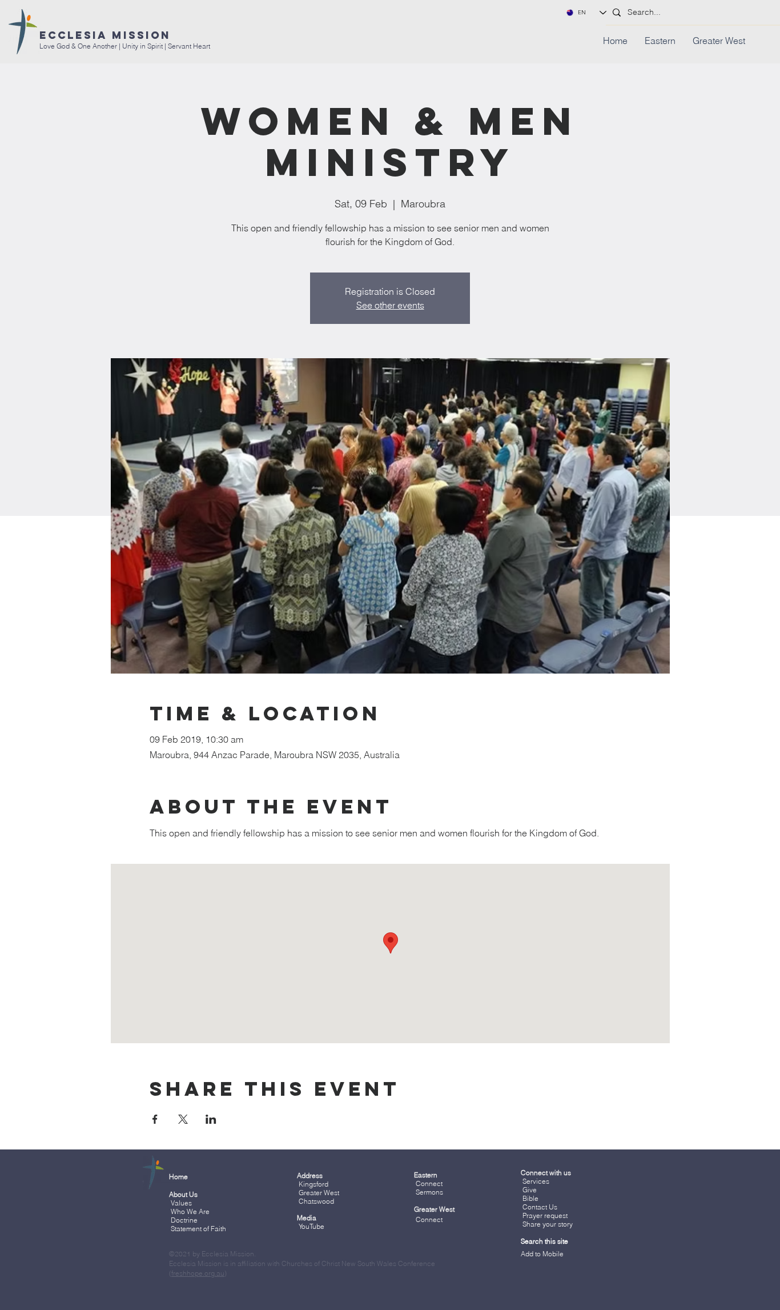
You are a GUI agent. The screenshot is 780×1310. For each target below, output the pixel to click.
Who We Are (190, 1211)
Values (181, 1203)
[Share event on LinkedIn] (211, 1119)
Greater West (319, 1192)
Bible (530, 1198)
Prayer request (544, 1215)
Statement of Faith (198, 1228)
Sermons (429, 1192)
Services (535, 1181)
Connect (429, 1183)
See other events (390, 305)
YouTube (311, 1226)
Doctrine (184, 1220)
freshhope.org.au (197, 1273)
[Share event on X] (183, 1119)
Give (529, 1189)
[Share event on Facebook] (155, 1119)
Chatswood (316, 1201)
